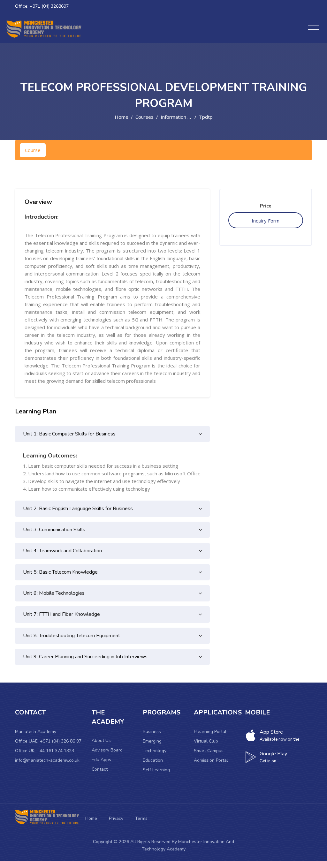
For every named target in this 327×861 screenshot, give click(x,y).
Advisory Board (107, 750)
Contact (100, 769)
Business (152, 732)
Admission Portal (211, 760)
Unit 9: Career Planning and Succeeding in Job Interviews (85, 656)
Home (121, 117)
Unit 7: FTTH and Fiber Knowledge (61, 614)
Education (153, 760)
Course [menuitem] (33, 150)
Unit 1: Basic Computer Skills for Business (69, 433)
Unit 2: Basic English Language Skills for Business (78, 508)
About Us (101, 740)
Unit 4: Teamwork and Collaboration (62, 550)
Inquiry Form (265, 220)
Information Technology (187, 117)
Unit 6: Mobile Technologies (54, 593)
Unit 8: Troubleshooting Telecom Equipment (71, 635)
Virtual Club (206, 741)
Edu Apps (101, 760)
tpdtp (206, 117)
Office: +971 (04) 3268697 (42, 6)
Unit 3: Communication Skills (54, 529)
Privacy (116, 818)
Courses (144, 117)
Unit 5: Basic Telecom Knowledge (60, 572)
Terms (141, 818)
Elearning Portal (210, 732)
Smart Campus (209, 751)
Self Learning (156, 770)
